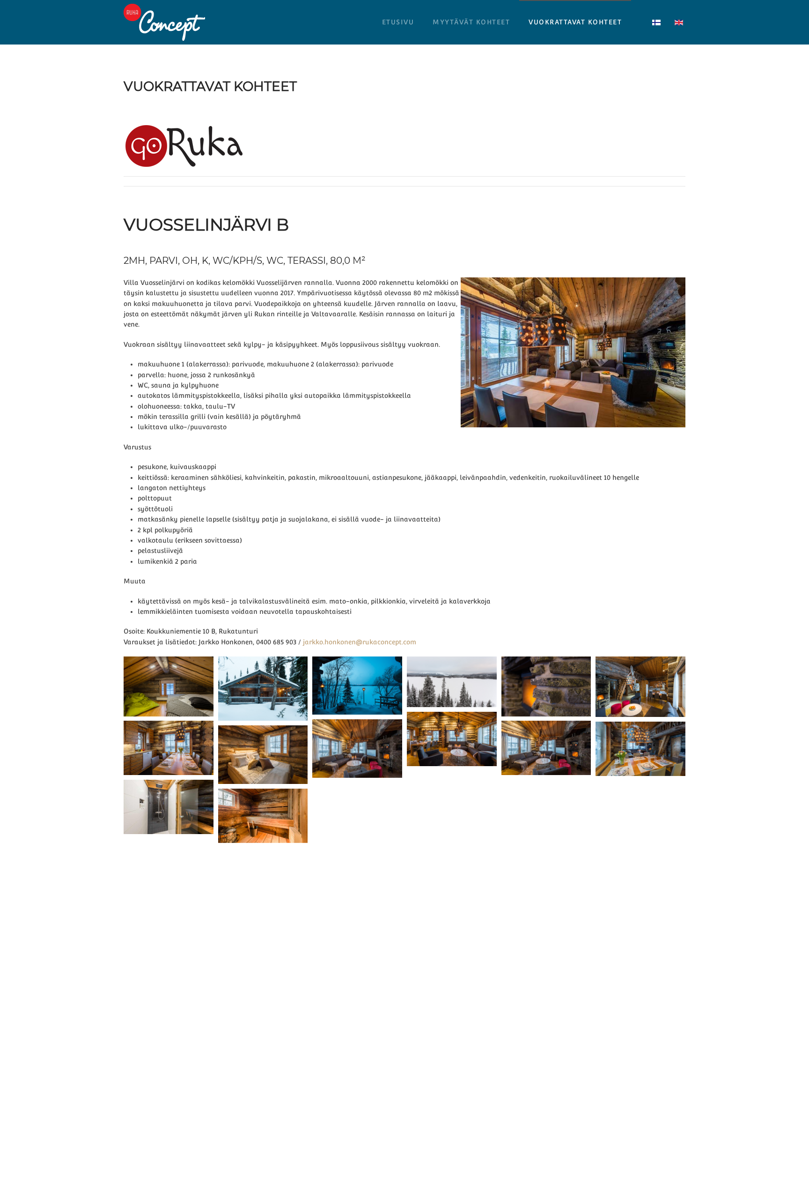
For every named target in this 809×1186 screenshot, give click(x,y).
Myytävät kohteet (471, 22)
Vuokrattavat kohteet (575, 22)
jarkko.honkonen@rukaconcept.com (359, 642)
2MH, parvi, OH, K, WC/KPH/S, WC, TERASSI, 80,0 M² (245, 260)
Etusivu (398, 22)
